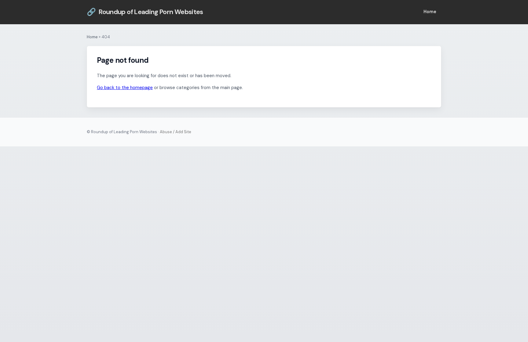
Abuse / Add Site (175, 131)
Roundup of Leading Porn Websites (145, 12)
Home (430, 11)
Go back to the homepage (125, 88)
